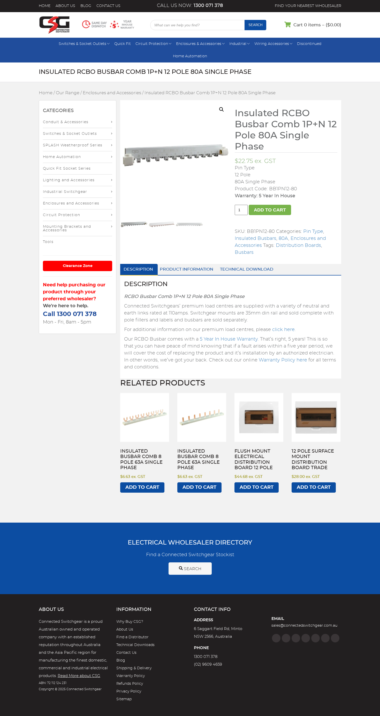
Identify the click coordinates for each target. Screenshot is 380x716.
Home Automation (190, 56)
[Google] (315, 638)
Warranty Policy (130, 676)
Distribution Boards (298, 245)
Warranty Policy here (283, 360)
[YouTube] (325, 638)
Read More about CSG (79, 676)
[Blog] (335, 638)
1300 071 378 (205, 657)
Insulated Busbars (255, 238)
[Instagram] (286, 638)
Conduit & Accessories (65, 122)
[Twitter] (296, 638)
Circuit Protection (151, 44)
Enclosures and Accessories (112, 93)
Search (255, 25)
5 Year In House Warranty (229, 339)
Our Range (67, 93)
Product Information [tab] (186, 269)
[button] (221, 109)
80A (283, 238)
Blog (85, 6)
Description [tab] (138, 269)
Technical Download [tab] (246, 269)
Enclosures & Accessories (198, 44)
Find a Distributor (132, 637)
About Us (65, 6)
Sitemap (124, 699)
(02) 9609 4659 (208, 664)
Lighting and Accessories (69, 180)
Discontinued (309, 44)
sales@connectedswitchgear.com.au (304, 625)
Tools (48, 242)
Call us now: (190, 5)
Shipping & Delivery (133, 668)
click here (283, 329)
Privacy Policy (128, 691)
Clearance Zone (78, 266)
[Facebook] (276, 638)
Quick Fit (122, 44)
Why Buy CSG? (129, 622)
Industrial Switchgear (65, 192)
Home (44, 6)
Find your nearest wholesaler (308, 6)
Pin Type (313, 231)
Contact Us (108, 6)
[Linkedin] (305, 638)
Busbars (244, 252)
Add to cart (270, 210)
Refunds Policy (129, 684)
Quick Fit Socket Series (67, 168)
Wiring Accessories (271, 44)
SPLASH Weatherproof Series (72, 145)
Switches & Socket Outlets (82, 44)
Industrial (237, 44)
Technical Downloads (135, 645)
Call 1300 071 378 (70, 314)
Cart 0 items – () (317, 25)
